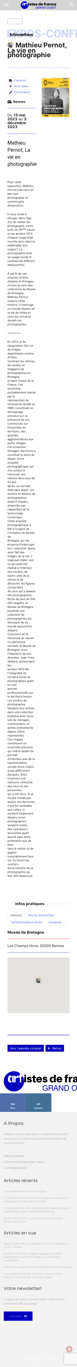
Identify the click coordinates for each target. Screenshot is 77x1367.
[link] (17, 265)
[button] (55, 97)
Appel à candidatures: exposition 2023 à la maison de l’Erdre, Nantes (36, 1245)
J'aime (13, 1094)
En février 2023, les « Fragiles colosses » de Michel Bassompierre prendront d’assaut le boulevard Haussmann (33, 1257)
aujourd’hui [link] (17, 265)
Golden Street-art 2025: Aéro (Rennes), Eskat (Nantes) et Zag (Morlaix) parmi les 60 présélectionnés (37, 1209)
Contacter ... (57, 922)
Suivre (38, 1094)
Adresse (16, 915)
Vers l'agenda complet (25, 1048)
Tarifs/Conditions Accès (26, 922)
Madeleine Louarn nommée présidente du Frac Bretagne (38, 1267)
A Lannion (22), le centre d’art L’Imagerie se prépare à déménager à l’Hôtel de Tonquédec (36, 1199)
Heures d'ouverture (41, 915)
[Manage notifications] (69, 1349)
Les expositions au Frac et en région (25, 1191)
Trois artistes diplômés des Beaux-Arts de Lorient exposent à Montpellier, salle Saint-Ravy (33, 1275)
